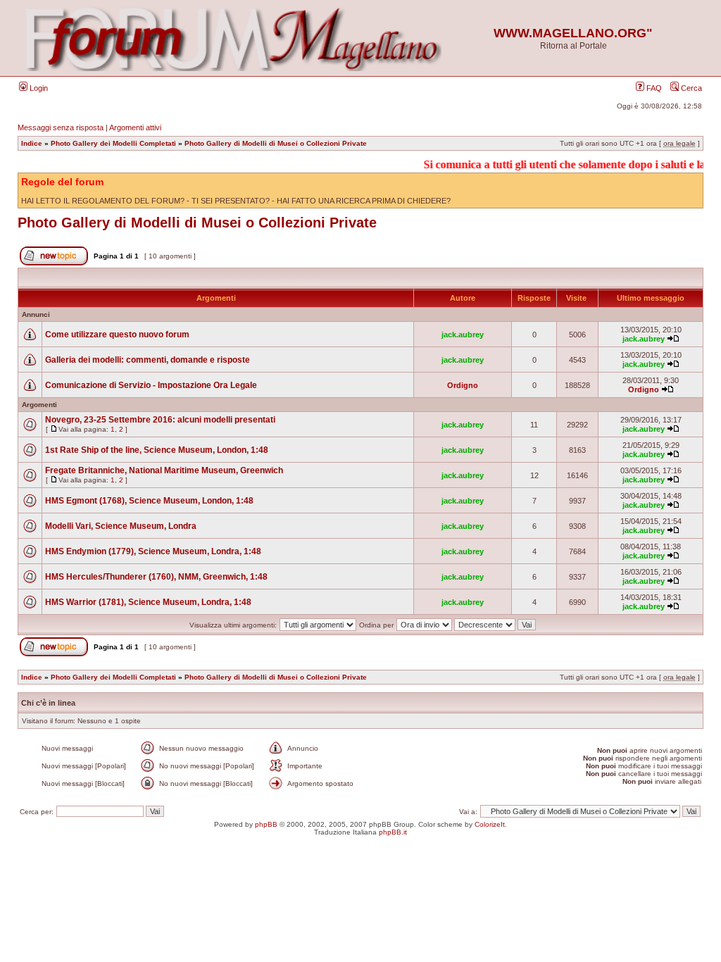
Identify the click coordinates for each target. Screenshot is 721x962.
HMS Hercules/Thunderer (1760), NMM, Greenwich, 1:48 (156, 577)
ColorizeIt (490, 824)
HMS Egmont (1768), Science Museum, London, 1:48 (149, 501)
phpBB (266, 824)
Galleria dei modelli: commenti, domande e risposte (147, 360)
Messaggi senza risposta (61, 127)
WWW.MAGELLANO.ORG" (573, 33)
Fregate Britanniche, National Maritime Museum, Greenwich (164, 470)
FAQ (653, 88)
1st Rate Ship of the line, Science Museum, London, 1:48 (156, 450)
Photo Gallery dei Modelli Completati (113, 143)
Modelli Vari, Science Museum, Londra (120, 526)
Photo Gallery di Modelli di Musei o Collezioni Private (275, 143)
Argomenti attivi (135, 127)
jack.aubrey (462, 334)
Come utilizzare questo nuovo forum (117, 334)
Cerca (690, 88)
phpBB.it (393, 832)
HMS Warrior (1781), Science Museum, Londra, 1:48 (148, 602)
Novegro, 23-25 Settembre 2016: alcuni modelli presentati (160, 420)
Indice (31, 143)
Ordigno (462, 385)
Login (37, 88)
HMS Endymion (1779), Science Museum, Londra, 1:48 (153, 551)
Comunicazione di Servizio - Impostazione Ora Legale (151, 385)
